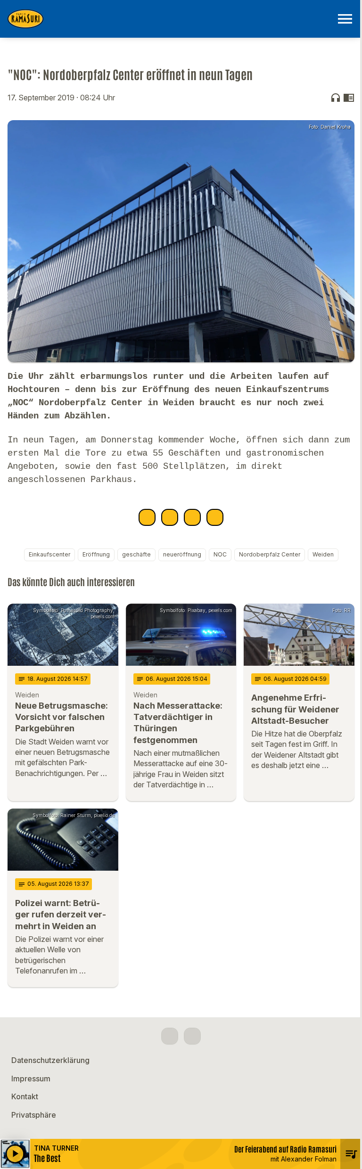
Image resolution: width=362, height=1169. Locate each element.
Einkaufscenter (49, 554)
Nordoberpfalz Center (269, 554)
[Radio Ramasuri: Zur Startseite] (170, 18)
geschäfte (136, 554)
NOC (220, 554)
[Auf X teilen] (169, 517)
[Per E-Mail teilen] (214, 517)
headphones (335, 97)
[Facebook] (169, 1036)
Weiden (323, 554)
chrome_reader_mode (348, 97)
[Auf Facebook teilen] (147, 517)
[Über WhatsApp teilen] (192, 517)
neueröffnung (182, 554)
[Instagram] (192, 1036)
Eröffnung (96, 554)
